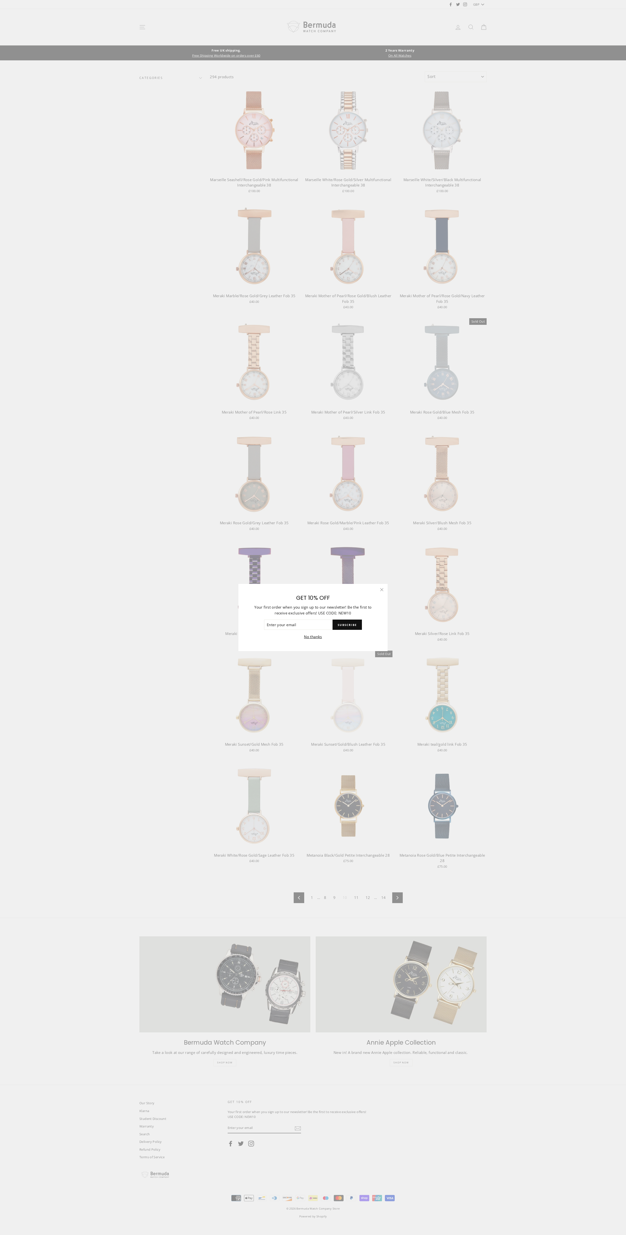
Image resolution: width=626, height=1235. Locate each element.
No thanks (313, 636)
